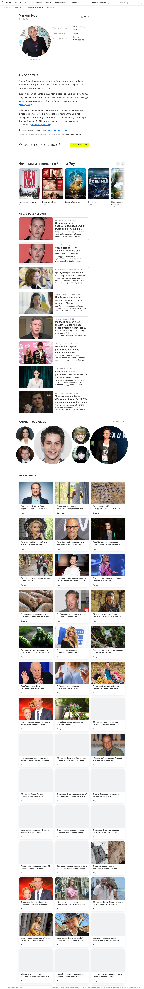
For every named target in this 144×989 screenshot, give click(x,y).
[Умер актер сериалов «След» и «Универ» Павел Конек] (36, 822)
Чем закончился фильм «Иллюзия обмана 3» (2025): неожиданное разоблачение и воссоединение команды (71, 399)
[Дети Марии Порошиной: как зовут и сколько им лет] (36, 534)
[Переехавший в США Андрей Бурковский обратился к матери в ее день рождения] (36, 498)
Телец (75, 33)
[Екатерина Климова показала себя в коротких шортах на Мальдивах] (108, 822)
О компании (11, 987)
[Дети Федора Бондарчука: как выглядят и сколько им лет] (72, 534)
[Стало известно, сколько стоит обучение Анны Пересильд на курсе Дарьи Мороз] (72, 822)
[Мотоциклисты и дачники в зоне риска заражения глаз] (108, 966)
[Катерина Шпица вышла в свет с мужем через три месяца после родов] (72, 570)
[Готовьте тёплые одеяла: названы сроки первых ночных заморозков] (108, 642)
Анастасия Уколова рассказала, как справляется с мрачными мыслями (71, 374)
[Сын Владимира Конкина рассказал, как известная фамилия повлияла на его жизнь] (36, 678)
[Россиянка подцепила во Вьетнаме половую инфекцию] (72, 498)
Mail (3, 987)
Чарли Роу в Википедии (57, 130)
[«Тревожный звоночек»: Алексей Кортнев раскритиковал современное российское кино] (108, 750)
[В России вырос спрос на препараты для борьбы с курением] (72, 678)
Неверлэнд (25, 104)
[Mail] (3, 2)
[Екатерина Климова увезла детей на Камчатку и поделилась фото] (72, 786)
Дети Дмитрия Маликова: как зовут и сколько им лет (70, 274)
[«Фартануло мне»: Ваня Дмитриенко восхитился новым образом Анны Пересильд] (72, 894)
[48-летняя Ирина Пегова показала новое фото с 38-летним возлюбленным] (36, 786)
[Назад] (118, 164)
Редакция (55, 987)
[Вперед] (123, 164)
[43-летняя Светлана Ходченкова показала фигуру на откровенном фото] (72, 750)
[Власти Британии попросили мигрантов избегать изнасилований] (108, 786)
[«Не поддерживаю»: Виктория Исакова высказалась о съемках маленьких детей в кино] (36, 750)
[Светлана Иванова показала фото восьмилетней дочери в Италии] (72, 858)
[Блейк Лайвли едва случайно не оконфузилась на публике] (36, 930)
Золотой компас (65, 97)
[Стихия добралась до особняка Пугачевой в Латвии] (108, 570)
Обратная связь (134, 987)
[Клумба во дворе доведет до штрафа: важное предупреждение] (72, 714)
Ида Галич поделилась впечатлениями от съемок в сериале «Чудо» (70, 300)
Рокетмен (92, 202)
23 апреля (77, 27)
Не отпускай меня (50, 202)
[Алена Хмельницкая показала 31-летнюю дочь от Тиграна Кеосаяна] (36, 858)
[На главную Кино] (8, 2)
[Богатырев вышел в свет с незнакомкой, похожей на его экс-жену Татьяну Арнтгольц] (108, 930)
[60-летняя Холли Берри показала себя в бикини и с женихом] (108, 894)
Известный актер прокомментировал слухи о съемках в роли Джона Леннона (70, 226)
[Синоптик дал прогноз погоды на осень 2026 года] (36, 570)
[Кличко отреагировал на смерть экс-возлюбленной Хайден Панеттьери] (36, 714)
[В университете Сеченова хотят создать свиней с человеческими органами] (36, 606)
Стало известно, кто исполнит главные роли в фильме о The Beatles (69, 250)
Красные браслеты (40, 124)
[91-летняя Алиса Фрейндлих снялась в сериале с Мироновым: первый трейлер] (108, 606)
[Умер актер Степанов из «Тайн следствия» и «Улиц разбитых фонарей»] (72, 930)
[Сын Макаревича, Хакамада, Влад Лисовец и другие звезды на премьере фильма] (108, 534)
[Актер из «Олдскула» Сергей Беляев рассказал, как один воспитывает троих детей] (108, 678)
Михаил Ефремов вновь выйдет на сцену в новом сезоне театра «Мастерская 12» (70, 325)
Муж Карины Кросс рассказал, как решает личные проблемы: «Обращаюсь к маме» (67, 349)
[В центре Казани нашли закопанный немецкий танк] (108, 858)
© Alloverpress (35, 59)
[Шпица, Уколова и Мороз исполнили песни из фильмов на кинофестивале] (36, 966)
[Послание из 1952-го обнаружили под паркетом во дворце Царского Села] (108, 498)
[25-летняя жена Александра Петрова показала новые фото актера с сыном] (108, 714)
